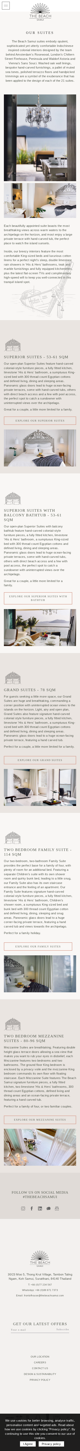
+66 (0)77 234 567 (41, 1284)
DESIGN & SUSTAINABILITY (40, 1374)
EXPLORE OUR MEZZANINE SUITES (40, 1119)
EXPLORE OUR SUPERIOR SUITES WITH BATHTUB (38, 598)
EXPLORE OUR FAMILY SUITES (38, 946)
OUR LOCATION (40, 1356)
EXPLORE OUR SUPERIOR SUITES (40, 420)
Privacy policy (51, 1444)
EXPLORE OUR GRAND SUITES (40, 760)
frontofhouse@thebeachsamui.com (44, 1295)
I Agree (28, 1444)
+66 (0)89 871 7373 (46, 1290)
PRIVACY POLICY (40, 1380)
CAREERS (40, 1362)
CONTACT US (40, 1368)
